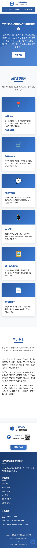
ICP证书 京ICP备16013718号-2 (18, 539)
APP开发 (18, 9)
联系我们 (18, 55)
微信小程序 (8, 9)
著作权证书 (6, 503)
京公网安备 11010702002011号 (18, 544)
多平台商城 (6, 487)
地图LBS (5, 484)
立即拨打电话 (18, 447)
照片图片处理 (28, 9)
